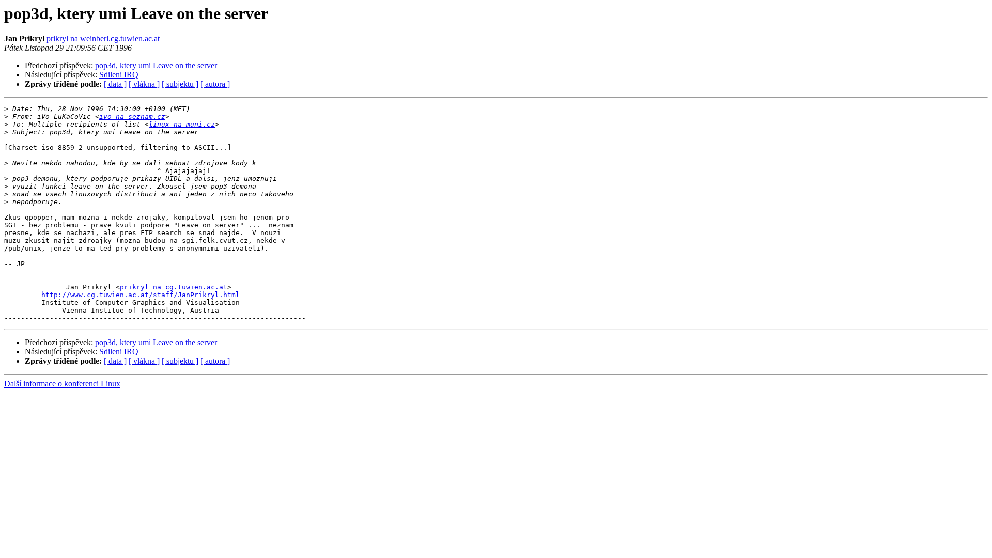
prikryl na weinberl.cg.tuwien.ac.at (103, 38)
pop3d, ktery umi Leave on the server (156, 65)
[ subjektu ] (180, 84)
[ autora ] (215, 84)
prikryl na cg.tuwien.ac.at (173, 287)
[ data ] (115, 84)
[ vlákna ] (144, 84)
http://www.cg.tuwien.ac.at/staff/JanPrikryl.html (140, 295)
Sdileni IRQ (118, 74)
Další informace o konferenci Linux (62, 383)
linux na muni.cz (182, 124)
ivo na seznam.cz (132, 116)
